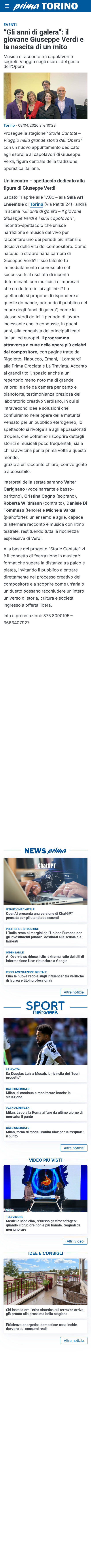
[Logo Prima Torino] (45, 6)
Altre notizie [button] (74, 992)
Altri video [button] (75, 1241)
